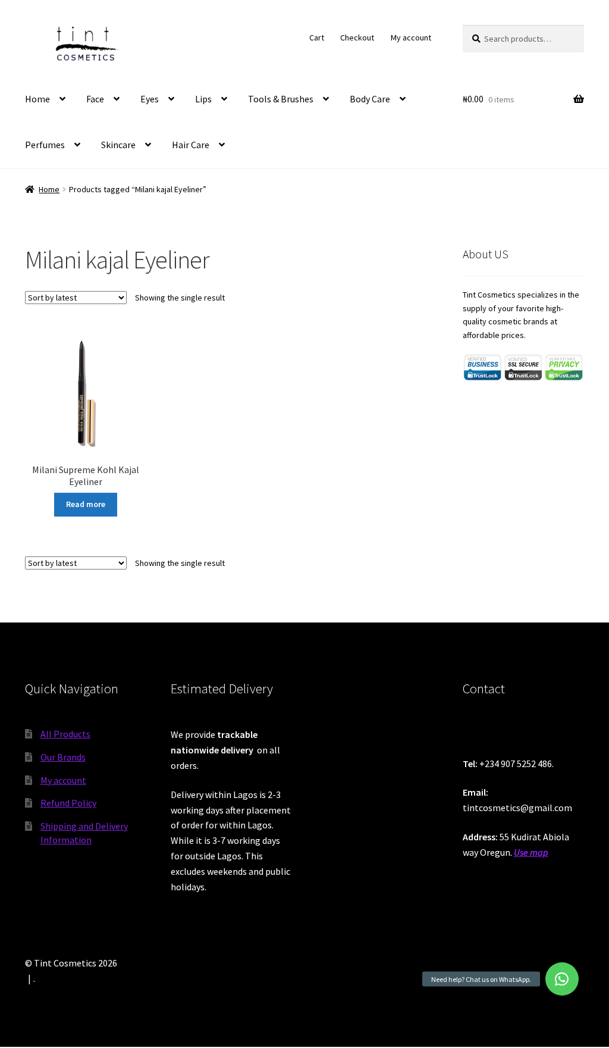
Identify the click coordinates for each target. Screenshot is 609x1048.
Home (37, 99)
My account (411, 37)
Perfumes (45, 145)
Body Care (370, 99)
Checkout (357, 37)
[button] (562, 979)
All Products (65, 734)
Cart (316, 37)
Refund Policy (68, 803)
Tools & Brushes (280, 99)
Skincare (118, 145)
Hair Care (190, 145)
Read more (85, 504)
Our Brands (63, 757)
